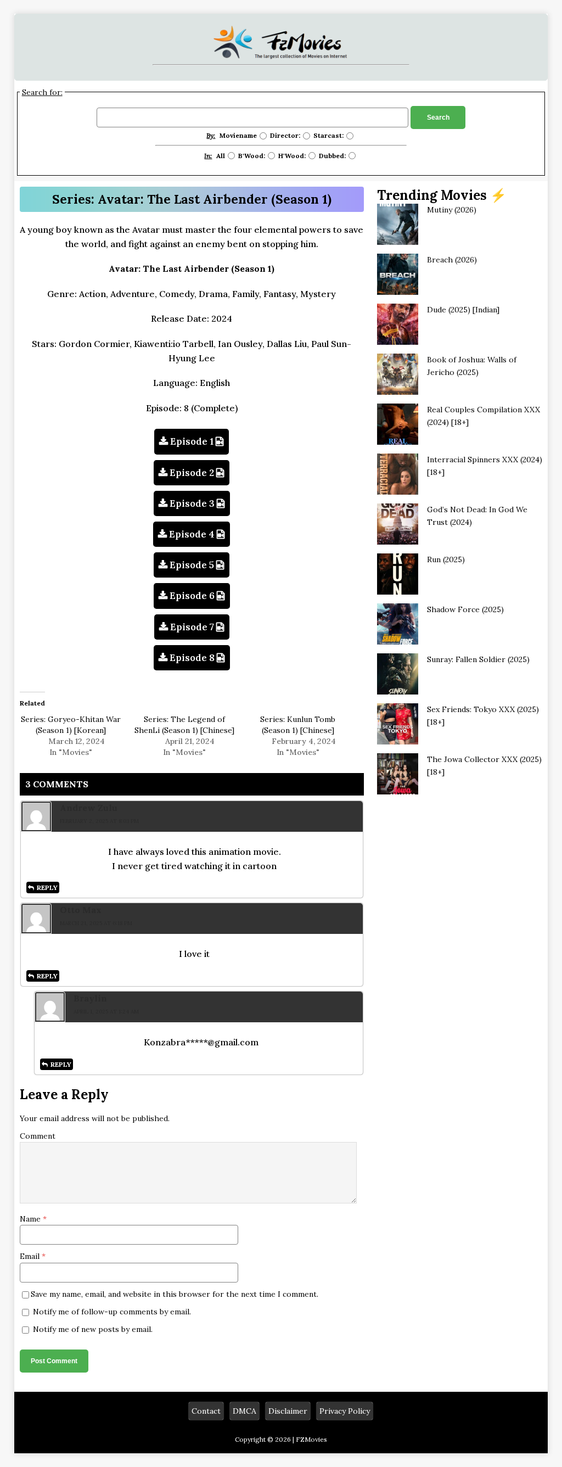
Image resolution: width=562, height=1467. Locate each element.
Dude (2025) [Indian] (463, 310)
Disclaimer (287, 1411)
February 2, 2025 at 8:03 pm (99, 821)
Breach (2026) (452, 260)
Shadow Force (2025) (465, 609)
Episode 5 (192, 565)
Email (31, 1256)
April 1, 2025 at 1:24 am (106, 1011)
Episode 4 (192, 534)
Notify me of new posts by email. (93, 1329)
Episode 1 (191, 441)
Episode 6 (192, 596)
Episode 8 (192, 658)
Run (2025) (446, 559)
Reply (47, 887)
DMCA (244, 1411)
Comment (37, 1136)
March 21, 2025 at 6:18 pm (96, 923)
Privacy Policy (344, 1411)
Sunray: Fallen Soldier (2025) (478, 659)
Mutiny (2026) (451, 210)
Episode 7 (192, 627)
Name (31, 1219)
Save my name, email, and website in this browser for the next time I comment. (174, 1294)
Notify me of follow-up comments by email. (112, 1312)
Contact (206, 1411)
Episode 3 (192, 503)
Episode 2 (192, 473)
